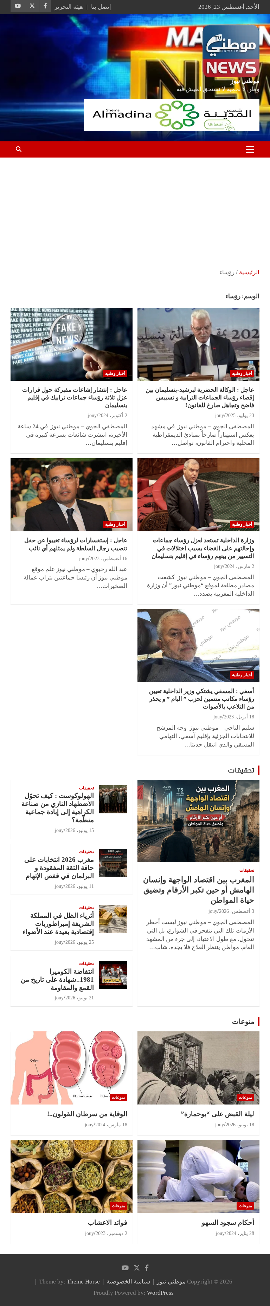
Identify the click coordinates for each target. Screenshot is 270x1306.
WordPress (160, 1292)
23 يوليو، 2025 (240, 415)
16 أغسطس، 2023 (108, 558)
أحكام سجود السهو (228, 1222)
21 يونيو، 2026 (79, 997)
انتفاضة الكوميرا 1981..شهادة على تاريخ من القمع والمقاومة (57, 979)
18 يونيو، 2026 (240, 1124)
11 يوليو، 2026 (79, 886)
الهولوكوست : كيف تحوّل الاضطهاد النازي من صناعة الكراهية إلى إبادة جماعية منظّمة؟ (57, 807)
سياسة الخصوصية (128, 1281)
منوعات (243, 1021)
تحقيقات (241, 770)
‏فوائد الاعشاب (107, 1222)
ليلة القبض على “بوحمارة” (217, 1114)
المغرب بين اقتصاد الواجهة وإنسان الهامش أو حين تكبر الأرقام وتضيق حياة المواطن (198, 889)
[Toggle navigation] (250, 149)
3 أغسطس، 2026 (236, 911)
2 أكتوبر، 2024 (112, 415)
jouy (219, 415)
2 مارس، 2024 (239, 566)
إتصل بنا (101, 7)
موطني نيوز (245, 81)
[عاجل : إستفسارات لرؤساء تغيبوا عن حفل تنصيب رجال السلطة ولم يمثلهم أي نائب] (71, 495)
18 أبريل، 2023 (239, 716)
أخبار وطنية (242, 373)
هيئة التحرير (68, 7)
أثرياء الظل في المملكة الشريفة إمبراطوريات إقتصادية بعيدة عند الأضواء (58, 923)
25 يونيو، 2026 (79, 942)
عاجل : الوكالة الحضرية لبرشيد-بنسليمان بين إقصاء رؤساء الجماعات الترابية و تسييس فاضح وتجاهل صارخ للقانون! (200, 397)
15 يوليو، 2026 (79, 830)
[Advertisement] (135, 210)
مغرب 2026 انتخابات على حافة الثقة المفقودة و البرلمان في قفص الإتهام (59, 867)
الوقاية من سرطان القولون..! (87, 1114)
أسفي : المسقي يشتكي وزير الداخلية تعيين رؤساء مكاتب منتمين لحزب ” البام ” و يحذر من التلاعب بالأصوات (201, 699)
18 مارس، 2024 (111, 1124)
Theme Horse (83, 1281)
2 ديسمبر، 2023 (111, 1233)
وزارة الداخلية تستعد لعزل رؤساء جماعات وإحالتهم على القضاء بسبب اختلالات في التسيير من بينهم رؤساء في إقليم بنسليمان (203, 548)
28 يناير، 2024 (240, 1233)
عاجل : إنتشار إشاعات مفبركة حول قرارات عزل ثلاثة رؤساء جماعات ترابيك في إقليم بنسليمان (74, 397)
